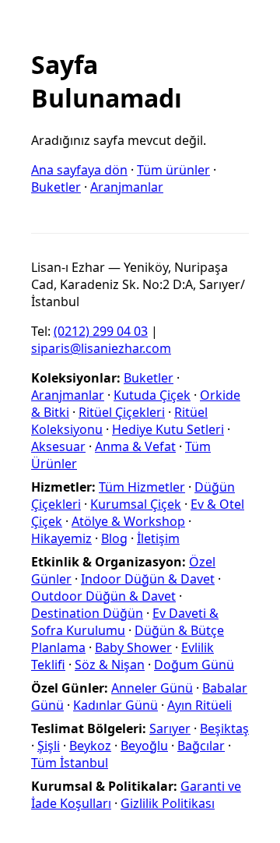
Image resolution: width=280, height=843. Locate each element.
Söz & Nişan (110, 664)
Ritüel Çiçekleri (122, 412)
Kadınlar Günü (115, 705)
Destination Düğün (87, 613)
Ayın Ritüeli (199, 705)
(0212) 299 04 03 (101, 331)
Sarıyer (170, 728)
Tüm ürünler (173, 169)
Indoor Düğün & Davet (148, 578)
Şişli (48, 745)
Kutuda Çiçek (152, 395)
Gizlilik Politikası (168, 803)
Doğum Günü (194, 664)
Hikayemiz (61, 538)
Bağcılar (201, 745)
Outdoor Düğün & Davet (103, 596)
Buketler (56, 187)
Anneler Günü (152, 688)
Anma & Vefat (135, 446)
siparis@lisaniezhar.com (101, 348)
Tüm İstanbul (69, 762)
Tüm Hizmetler (142, 487)
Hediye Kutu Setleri (168, 429)
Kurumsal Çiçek (135, 504)
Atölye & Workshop (128, 521)
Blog (114, 538)
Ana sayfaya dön (79, 169)
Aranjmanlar (126, 187)
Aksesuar (58, 446)
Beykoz (90, 745)
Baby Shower (133, 647)
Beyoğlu (144, 745)
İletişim (158, 538)
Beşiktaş (224, 728)
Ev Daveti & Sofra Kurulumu (125, 622)
